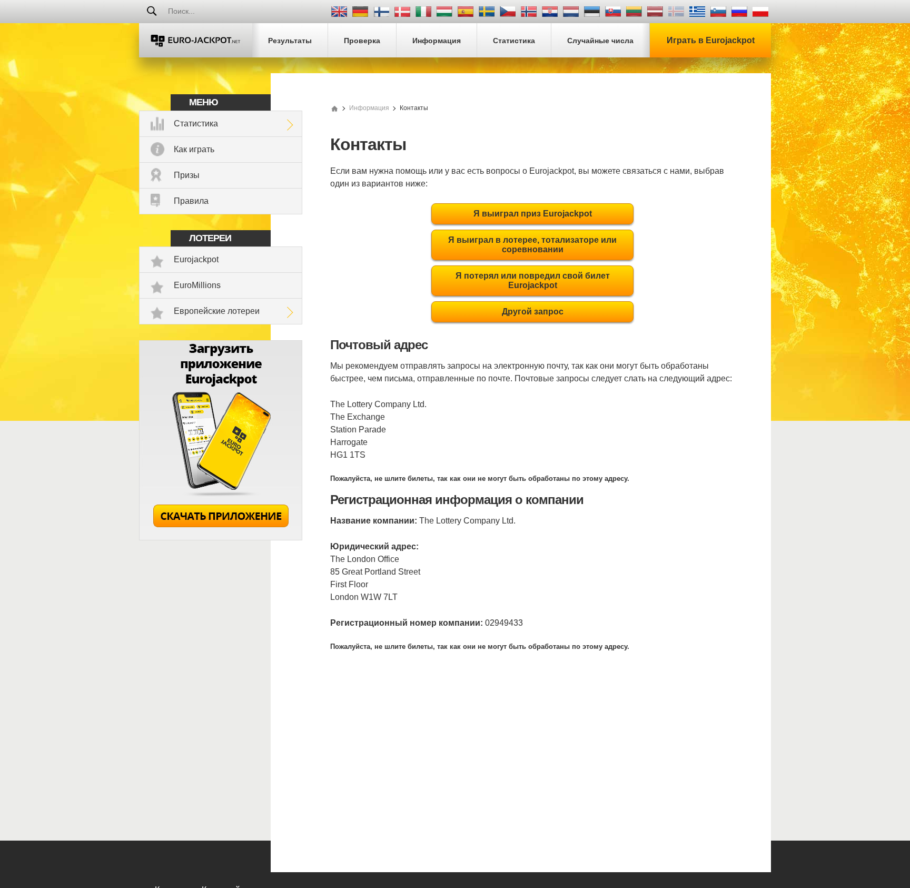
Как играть (194, 149)
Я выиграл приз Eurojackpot (532, 213)
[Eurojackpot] (195, 40)
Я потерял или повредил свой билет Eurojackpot (533, 280)
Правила (191, 200)
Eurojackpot (196, 259)
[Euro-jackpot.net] (334, 108)
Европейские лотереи (217, 311)
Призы (187, 175)
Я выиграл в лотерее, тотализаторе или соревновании (532, 244)
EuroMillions (197, 285)
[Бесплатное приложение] (220, 537)
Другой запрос (532, 311)
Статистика (196, 123)
